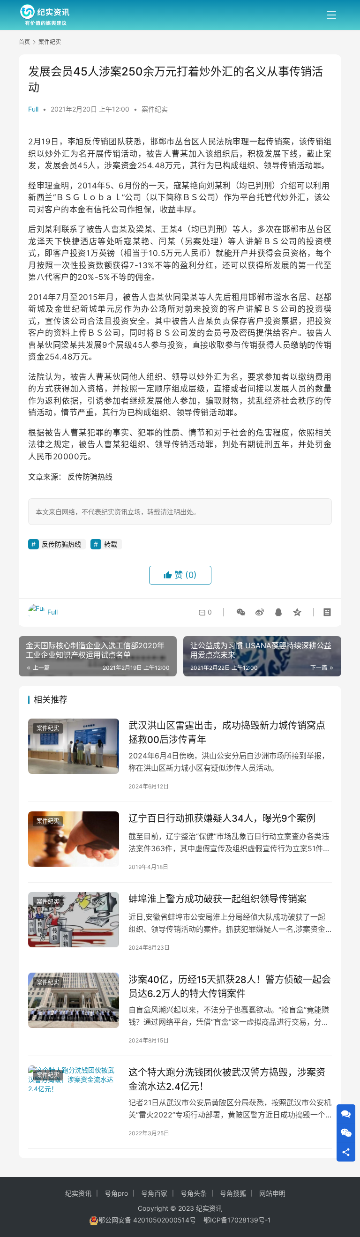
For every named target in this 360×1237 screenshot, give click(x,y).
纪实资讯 (78, 1193)
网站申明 (272, 1193)
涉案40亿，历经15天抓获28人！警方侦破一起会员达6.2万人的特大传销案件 (229, 986)
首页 (24, 41)
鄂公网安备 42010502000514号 (150, 1220)
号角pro (116, 1193)
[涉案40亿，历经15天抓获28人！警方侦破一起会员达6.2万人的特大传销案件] (73, 1000)
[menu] (331, 15)
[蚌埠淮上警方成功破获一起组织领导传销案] (73, 919)
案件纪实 (155, 109)
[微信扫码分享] (240, 612)
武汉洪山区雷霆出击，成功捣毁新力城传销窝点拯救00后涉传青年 (226, 732)
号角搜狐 (233, 1193)
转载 (110, 544)
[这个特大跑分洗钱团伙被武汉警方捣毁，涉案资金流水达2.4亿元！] (73, 1093)
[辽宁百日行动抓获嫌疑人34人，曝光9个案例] (73, 839)
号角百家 (154, 1193)
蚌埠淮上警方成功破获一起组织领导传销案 (217, 899)
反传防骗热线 (89, 477)
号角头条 (193, 1193)
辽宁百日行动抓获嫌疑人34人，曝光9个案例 (221, 818)
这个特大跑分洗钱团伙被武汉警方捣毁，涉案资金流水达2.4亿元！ (226, 1079)
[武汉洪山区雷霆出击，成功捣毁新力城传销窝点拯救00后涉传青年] (73, 746)
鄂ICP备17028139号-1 (237, 1220)
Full (33, 109)
